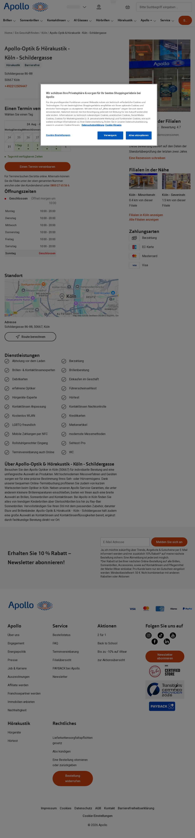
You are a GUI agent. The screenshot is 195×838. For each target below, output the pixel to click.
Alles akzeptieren (139, 135)
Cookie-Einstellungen (58, 135)
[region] (98, 115)
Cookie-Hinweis (113, 125)
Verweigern (110, 135)
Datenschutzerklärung (93, 125)
